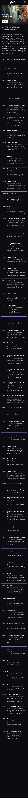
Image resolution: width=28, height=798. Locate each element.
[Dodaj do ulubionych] (10, 21)
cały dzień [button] (23, 59)
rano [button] (11, 59)
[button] (26, 64)
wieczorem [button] (17, 59)
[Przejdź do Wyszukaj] (25, 2)
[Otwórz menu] (3, 2)
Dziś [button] (4, 59)
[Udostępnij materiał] (14, 21)
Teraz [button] (8, 59)
